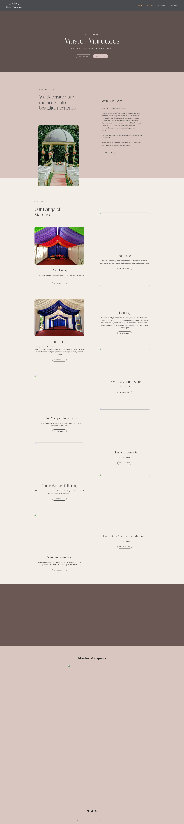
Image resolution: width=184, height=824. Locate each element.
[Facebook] (88, 811)
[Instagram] (96, 811)
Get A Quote (162, 5)
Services (150, 5)
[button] (83, 56)
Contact (174, 5)
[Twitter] (92, 811)
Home (140, 5)
